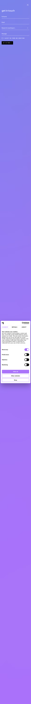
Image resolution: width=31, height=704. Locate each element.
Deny (15, 380)
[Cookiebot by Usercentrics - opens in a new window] (22, 323)
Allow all (15, 371)
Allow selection (15, 376)
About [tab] (24, 327)
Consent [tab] (5, 327)
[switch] (26, 354)
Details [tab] (14, 327)
